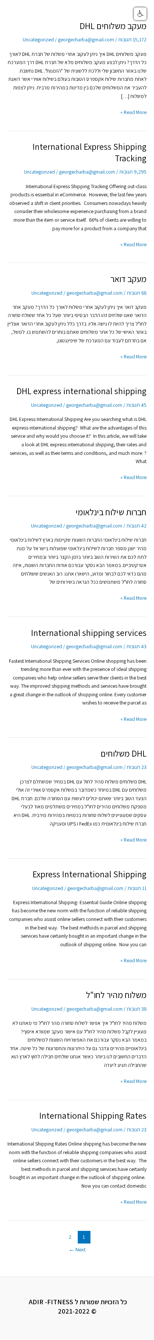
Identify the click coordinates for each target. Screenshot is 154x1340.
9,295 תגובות (133, 171)
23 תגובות (137, 767)
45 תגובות (136, 405)
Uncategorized (38, 39)
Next (77, 1249)
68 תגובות (137, 292)
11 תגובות (137, 888)
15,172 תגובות (132, 39)
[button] (140, 13)
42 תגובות (136, 525)
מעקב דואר (128, 279)
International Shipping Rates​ (93, 1115)
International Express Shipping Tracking (90, 152)
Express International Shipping (90, 874)
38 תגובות (137, 1008)
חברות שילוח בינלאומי (111, 512)
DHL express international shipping (81, 391)
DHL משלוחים (124, 753)
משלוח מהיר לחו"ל (116, 995)
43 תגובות (136, 646)
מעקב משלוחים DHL (113, 26)
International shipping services (89, 633)
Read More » (133, 111)
